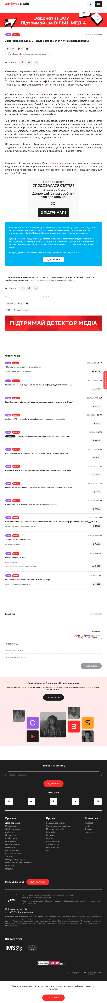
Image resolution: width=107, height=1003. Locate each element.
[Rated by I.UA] (65, 964)
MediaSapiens (11, 826)
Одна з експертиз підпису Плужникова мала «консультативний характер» (38, 487)
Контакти (50, 838)
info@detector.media (17, 909)
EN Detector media (13, 853)
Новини (16, 35)
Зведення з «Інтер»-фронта (17, 539)
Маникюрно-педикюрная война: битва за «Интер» (27, 579)
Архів (48, 850)
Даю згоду (53, 997)
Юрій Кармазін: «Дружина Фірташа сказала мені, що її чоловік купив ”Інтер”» (39, 402)
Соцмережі (92, 818)
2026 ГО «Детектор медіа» (20, 912)
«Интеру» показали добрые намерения (23, 367)
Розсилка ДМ (52, 847)
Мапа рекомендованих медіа (18, 862)
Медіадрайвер (12, 838)
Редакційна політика (55, 823)
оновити (96, 631)
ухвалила (53, 163)
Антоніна (9, 856)
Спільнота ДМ (53, 697)
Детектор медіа (12, 823)
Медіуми (9, 869)
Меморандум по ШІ (55, 829)
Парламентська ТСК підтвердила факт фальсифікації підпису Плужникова (38, 385)
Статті (15, 363)
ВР (9, 310)
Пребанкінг (10, 835)
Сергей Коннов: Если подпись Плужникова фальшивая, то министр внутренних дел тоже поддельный (51, 521)
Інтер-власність (22, 310)
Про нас (51, 818)
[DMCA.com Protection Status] (43, 964)
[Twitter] (29, 62)
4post (46, 84)
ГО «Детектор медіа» (15, 859)
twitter (88, 826)
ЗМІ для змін (11, 832)
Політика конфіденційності (58, 826)
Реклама (50, 835)
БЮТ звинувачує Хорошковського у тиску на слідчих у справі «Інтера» (36, 453)
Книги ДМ (51, 832)
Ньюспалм (10, 866)
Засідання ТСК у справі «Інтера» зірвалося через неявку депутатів (35, 419)
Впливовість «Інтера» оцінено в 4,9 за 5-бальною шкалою (31, 504)
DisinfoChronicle (12, 844)
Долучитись (53, 259)
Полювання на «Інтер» (15, 557)
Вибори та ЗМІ (12, 850)
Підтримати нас (53, 841)
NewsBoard (10, 841)
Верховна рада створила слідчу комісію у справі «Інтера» (44, 436)
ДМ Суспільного (12, 829)
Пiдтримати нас (37, 882)
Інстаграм (89, 832)
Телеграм (89, 829)
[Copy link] (36, 62)
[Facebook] (22, 62)
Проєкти (10, 818)
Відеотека (10, 847)
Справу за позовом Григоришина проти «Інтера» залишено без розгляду (38, 470)
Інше (8, 35)
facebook (89, 823)
